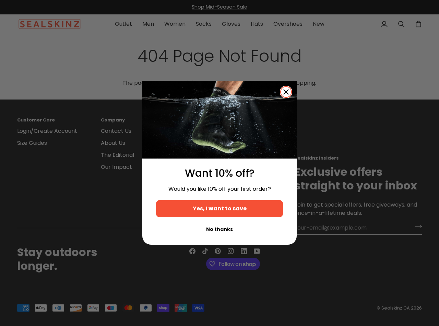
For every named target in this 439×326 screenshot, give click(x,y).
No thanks (219, 229)
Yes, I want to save (220, 208)
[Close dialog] (286, 91)
